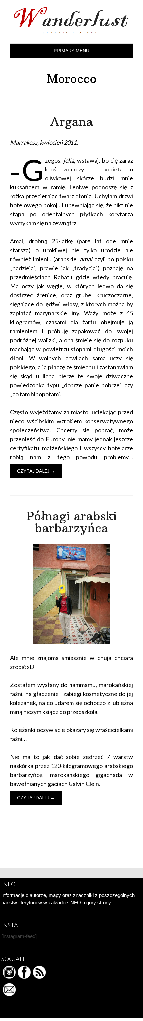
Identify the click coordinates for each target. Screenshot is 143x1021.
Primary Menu (71, 50)
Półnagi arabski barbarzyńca (72, 522)
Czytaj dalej (36, 471)
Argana (71, 121)
